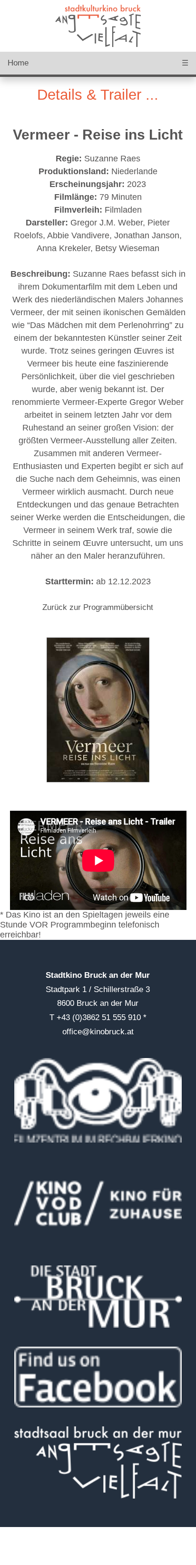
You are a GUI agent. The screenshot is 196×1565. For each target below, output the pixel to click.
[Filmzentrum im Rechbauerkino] (98, 1100)
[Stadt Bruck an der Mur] (98, 1296)
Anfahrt (13, 1531)
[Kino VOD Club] (98, 1204)
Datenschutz (22, 1550)
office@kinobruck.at (98, 1031)
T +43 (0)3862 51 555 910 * (98, 1017)
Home (18, 62)
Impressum (20, 1541)
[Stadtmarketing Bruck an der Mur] (98, 1377)
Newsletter (19, 1560)
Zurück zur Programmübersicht (97, 607)
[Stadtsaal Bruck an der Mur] (98, 1462)
